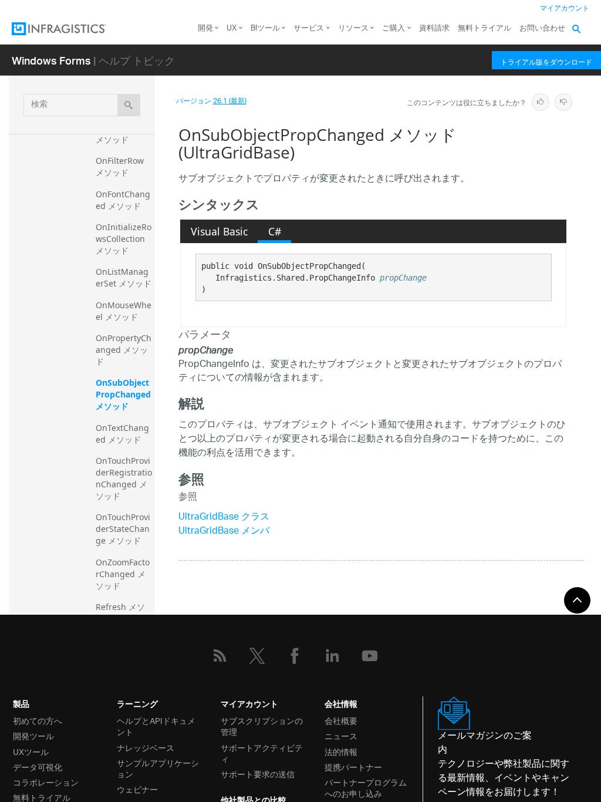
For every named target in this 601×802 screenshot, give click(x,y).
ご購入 (393, 28)
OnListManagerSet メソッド (123, 277)
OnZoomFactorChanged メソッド (123, 574)
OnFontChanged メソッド (123, 199)
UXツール (31, 751)
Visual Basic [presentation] (219, 231)
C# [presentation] (274, 231)
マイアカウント (564, 8)
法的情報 (341, 751)
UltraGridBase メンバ (223, 531)
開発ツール (33, 735)
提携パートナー (353, 766)
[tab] (219, 231)
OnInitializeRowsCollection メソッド (123, 238)
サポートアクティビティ (262, 753)
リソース (353, 28)
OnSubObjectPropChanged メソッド (124, 394)
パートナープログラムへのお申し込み (366, 787)
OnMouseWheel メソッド (123, 310)
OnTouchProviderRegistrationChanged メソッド (124, 478)
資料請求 (434, 28)
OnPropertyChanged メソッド (123, 349)
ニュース (341, 735)
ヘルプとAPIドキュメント (156, 726)
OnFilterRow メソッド (121, 166)
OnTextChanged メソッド (122, 433)
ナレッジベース (145, 747)
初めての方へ (37, 720)
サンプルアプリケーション (158, 768)
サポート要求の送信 (258, 773)
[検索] (128, 105)
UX (232, 28)
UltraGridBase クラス (223, 517)
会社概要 (341, 720)
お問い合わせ (542, 28)
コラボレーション (46, 781)
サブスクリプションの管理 (262, 726)
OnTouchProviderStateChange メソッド (123, 528)
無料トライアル (484, 28)
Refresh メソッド (120, 612)
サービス (308, 28)
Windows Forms (51, 60)
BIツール (265, 28)
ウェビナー (137, 788)
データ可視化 (37, 766)
